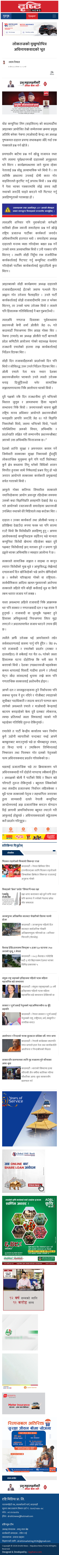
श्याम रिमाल (14, 62)
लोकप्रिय (10, 852)
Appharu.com (35, 1552)
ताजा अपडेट (11, 1478)
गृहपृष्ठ (6, 16)
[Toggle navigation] (54, 16)
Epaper (32, 16)
